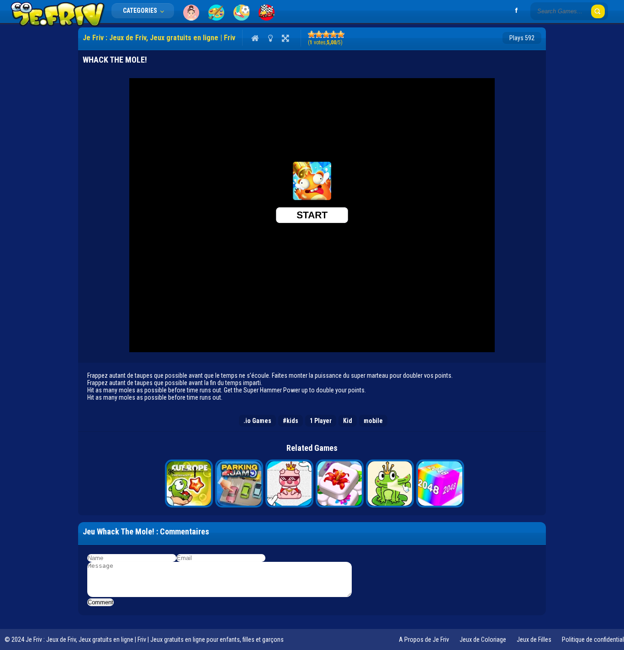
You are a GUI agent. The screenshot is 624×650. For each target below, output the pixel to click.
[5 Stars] (340, 34)
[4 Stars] (333, 34)
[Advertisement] (37, 164)
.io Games (257, 420)
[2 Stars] (319, 34)
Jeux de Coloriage (483, 639)
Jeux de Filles (534, 639)
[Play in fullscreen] (285, 38)
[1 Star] (311, 34)
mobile (373, 420)
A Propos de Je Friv (424, 639)
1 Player (321, 420)
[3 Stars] (326, 34)
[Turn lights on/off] (270, 38)
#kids (290, 420)
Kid (347, 420)
